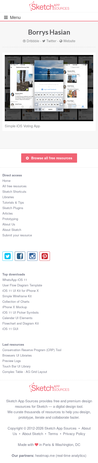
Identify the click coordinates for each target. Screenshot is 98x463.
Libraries (8, 197)
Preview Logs (11, 360)
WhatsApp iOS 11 (14, 279)
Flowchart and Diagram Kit (20, 323)
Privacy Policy (74, 433)
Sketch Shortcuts (14, 191)
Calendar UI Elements (17, 318)
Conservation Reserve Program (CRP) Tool (31, 350)
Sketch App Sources (60, 428)
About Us (8, 224)
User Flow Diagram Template (22, 285)
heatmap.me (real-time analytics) (60, 455)
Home (6, 180)
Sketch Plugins (12, 208)
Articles (7, 213)
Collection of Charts (15, 301)
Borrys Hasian (49, 32)
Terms (53, 433)
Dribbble (33, 40)
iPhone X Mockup (14, 307)
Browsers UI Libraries (17, 355)
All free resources (14, 186)
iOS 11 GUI (10, 328)
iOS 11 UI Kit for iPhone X (20, 290)
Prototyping (10, 218)
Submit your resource (17, 235)
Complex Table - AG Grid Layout (24, 371)
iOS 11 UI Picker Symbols (20, 312)
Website (69, 40)
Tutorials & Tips (13, 202)
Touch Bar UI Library (16, 366)
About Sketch (11, 229)
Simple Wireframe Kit (17, 296)
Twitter (51, 40)
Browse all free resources (51, 158)
